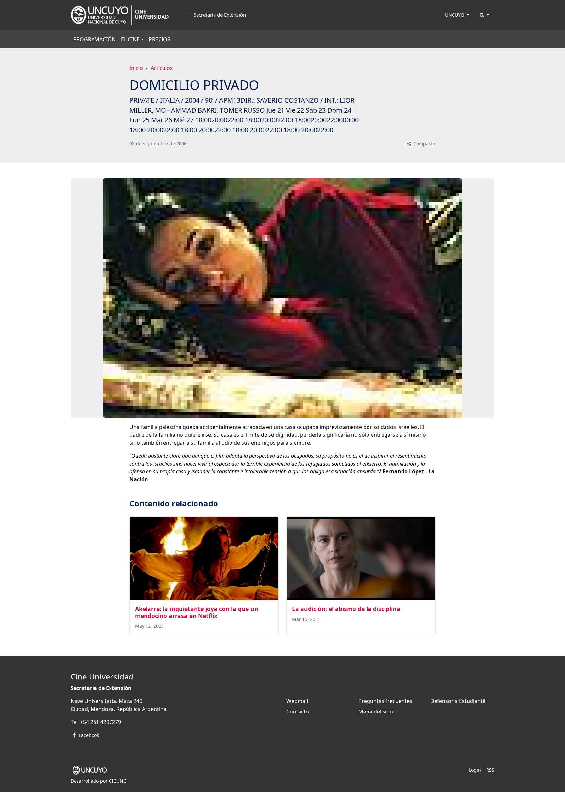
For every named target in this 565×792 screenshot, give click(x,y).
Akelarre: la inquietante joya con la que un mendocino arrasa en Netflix (196, 612)
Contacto (297, 711)
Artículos (162, 68)
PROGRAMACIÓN (94, 39)
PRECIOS (159, 39)
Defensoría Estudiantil (457, 701)
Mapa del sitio (375, 711)
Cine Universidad (102, 676)
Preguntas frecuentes (385, 701)
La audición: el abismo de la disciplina (346, 609)
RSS (490, 770)
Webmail (297, 701)
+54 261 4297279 (100, 722)
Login (475, 770)
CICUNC (117, 781)
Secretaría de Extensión (220, 15)
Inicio (136, 68)
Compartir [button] (424, 143)
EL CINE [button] (130, 39)
